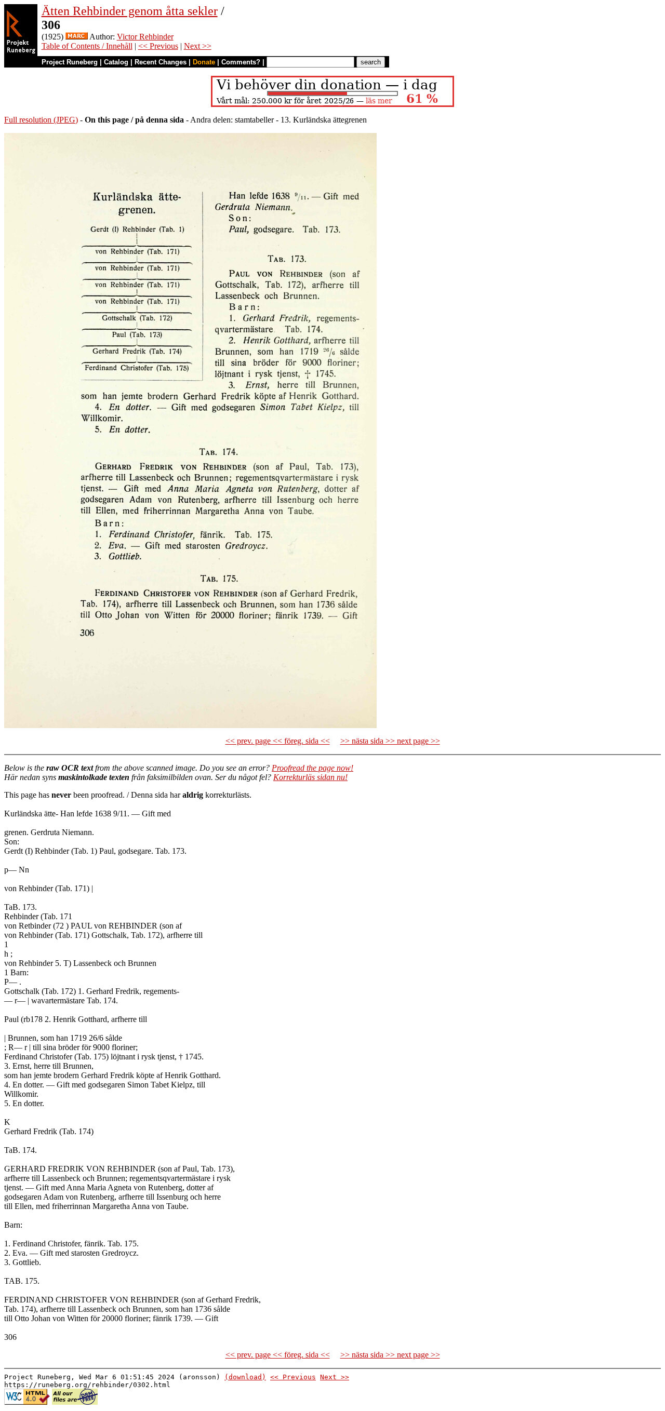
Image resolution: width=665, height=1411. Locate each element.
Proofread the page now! (312, 767)
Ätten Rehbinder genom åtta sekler (130, 11)
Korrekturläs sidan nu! (310, 777)
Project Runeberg (70, 62)
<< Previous (158, 46)
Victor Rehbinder (145, 36)
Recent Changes (161, 62)
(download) (245, 1377)
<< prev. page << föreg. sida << (277, 740)
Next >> (197, 46)
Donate (204, 62)
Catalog (116, 62)
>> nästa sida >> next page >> (390, 740)
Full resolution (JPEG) (41, 119)
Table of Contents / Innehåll (87, 46)
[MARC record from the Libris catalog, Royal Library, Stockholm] (76, 36)
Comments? (240, 62)
